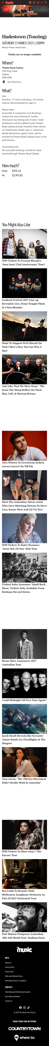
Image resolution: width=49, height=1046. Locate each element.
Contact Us (8, 1001)
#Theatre (12, 47)
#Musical (5, 47)
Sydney (5, 74)
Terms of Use (9, 972)
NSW (4, 77)
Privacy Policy (9, 967)
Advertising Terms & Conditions (15, 981)
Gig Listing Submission (12, 996)
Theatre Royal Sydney (12, 67)
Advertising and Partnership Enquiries (17, 992)
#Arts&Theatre (20, 47)
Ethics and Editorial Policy (13, 976)
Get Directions (14, 81)
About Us (8, 963)
